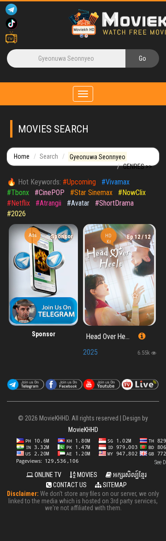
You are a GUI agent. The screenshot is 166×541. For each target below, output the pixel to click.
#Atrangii (48, 203)
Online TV (47, 474)
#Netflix (18, 203)
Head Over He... (108, 337)
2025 (90, 352)
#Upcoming (79, 182)
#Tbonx (18, 192)
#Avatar (78, 203)
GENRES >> (137, 166)
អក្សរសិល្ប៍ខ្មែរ (129, 474)
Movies (86, 474)
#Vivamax (115, 182)
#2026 (16, 213)
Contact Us (69, 485)
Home (22, 156)
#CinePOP (50, 192)
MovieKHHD (83, 429)
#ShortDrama (114, 203)
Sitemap (114, 485)
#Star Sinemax (91, 192)
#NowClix (132, 192)
